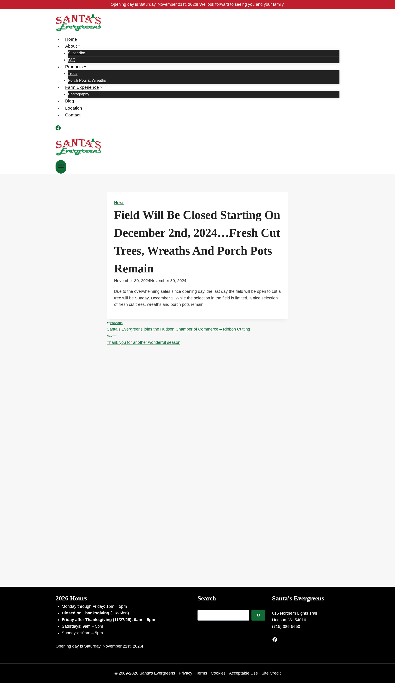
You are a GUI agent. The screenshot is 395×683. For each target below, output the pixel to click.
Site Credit (271, 673)
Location (73, 108)
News (119, 202)
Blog (69, 101)
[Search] (258, 615)
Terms (201, 673)
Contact (72, 115)
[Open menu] (61, 167)
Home (71, 39)
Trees (72, 73)
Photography (78, 94)
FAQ (71, 60)
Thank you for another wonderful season (143, 339)
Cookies (218, 673)
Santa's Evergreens (157, 673)
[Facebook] (58, 129)
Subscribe (76, 53)
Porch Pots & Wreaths (87, 80)
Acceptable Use (243, 673)
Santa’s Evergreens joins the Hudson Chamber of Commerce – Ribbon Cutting (178, 326)
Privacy (185, 673)
